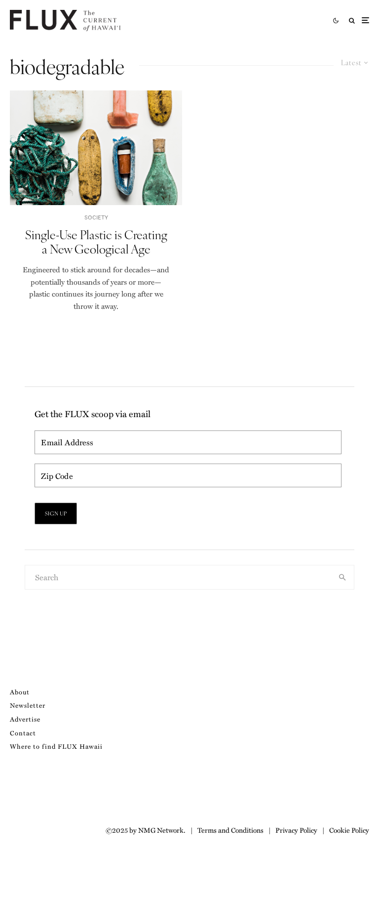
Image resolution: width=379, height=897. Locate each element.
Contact (23, 732)
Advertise (25, 719)
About (20, 691)
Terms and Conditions (230, 830)
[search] (343, 577)
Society (96, 217)
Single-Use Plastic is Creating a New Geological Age (96, 241)
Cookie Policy (349, 830)
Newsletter (27, 705)
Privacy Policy (296, 830)
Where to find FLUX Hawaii (56, 746)
